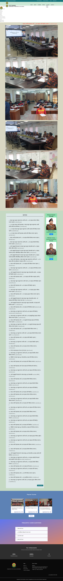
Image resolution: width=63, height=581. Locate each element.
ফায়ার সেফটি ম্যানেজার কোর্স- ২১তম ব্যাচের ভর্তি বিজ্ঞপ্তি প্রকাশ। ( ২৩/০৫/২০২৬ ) (20, 23)
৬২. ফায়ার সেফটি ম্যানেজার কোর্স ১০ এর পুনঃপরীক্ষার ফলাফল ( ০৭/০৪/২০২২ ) (24, 477)
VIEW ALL (31, 515)
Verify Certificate (2, 17)
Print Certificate (2, 16)
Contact (1, 15)
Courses (1, 11)
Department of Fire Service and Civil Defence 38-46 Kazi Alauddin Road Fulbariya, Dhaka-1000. (40, 567)
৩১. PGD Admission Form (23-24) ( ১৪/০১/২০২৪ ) (21, 350)
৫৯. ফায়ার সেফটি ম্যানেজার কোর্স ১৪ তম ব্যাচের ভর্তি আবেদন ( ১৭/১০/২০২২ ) (24, 466)
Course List (25, 567)
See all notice (40, 485)
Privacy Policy (25, 568)
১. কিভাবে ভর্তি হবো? (20, 528)
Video (1, 14)
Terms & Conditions (26, 570)
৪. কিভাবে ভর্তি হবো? (20, 539)
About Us (24, 565)
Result (1, 12)
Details (51, 234)
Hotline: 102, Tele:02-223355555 (11, 0)
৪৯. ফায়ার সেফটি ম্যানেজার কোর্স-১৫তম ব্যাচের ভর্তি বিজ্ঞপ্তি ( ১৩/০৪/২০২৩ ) (24, 424)
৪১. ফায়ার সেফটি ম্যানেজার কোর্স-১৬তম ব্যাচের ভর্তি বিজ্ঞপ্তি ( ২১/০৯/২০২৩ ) (24, 392)
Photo (1, 13)
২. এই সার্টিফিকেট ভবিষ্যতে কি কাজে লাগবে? (23, 532)
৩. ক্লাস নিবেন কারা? (20, 535)
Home (4, 8)
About (1, 9)
